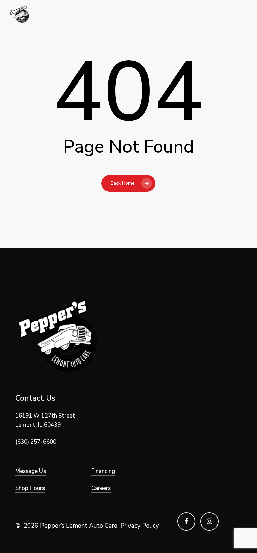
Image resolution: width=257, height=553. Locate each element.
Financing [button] (103, 471)
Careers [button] (101, 488)
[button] (244, 14)
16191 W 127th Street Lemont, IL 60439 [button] (45, 420)
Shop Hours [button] (30, 488)
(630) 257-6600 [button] (35, 442)
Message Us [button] (30, 471)
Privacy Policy (139, 525)
